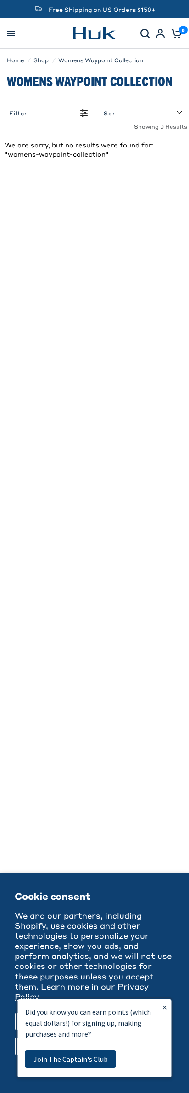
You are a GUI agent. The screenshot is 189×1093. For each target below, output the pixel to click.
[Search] (145, 33)
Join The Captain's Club (70, 1059)
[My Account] (160, 33)
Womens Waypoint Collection (100, 60)
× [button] (164, 1007)
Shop (41, 60)
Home (15, 60)
